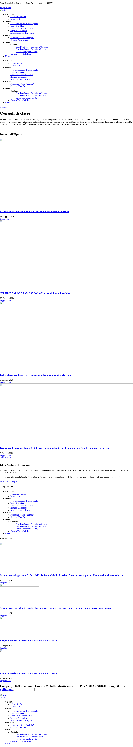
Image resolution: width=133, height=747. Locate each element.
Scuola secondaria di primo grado (24, 24)
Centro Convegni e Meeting (27, 51)
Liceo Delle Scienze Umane (21, 28)
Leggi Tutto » (5, 219)
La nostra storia (16, 19)
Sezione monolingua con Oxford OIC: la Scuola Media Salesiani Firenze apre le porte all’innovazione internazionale (61, 575)
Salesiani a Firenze (18, 17)
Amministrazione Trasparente (22, 33)
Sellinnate (6, 689)
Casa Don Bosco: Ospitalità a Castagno (32, 47)
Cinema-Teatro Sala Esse (20, 54)
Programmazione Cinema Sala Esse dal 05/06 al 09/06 (29, 673)
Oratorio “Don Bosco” (19, 40)
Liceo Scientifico (17, 26)
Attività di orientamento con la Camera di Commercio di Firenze (34, 211)
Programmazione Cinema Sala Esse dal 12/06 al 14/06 (29, 640)
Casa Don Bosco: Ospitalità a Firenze (31, 49)
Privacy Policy (45, 689)
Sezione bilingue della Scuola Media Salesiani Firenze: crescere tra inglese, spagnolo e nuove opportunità (55, 608)
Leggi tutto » (5, 583)
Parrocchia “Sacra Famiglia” (22, 37)
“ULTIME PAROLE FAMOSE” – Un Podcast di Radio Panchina (35, 293)
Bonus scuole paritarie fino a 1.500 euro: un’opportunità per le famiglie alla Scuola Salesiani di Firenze (54, 448)
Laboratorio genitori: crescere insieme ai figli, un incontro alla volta (36, 375)
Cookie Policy (24, 689)
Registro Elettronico (18, 30)
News (7, 56)
